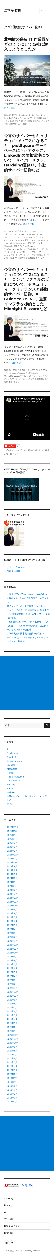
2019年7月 (12, 1090)
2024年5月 (12, 882)
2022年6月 (12, 968)
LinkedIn (39, 243)
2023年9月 (12, 909)
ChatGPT (31, 370)
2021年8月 (12, 1003)
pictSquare (30, 246)
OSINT (16, 246)
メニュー (44, 10)
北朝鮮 (29, 121)
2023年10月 (13, 905)
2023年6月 (12, 921)
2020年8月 (12, 1051)
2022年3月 (12, 980)
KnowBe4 (8, 118)
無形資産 (23, 258)
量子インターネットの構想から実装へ (26, 606)
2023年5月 (12, 925)
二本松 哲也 (12, 10)
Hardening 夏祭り (22, 240)
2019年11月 (13, 1082)
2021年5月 (12, 1015)
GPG (20, 237)
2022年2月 (12, 984)
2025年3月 (12, 843)
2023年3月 (12, 933)
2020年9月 (12, 1047)
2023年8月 (12, 913)
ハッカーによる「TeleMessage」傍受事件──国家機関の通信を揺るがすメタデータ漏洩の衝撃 (28, 614)
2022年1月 (12, 988)
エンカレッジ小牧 (40, 249)
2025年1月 (12, 851)
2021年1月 (12, 1031)
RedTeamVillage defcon (15, 249)
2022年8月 (12, 960)
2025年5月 (12, 835)
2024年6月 (12, 878)
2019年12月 (13, 1078)
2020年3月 (12, 1070)
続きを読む (9, 108)
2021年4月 (12, 1019)
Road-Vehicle (13, 780)
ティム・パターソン (12, 252)
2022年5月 (12, 972)
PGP (22, 246)
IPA (27, 373)
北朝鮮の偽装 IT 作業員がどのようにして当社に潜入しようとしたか (26, 44)
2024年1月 (12, 894)
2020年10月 (13, 1043)
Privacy (10, 773)
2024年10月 (13, 862)
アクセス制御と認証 (38, 118)
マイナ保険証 (37, 255)
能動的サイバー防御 (18, 124)
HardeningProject (17, 373)
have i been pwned (39, 240)
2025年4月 (12, 839)
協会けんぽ (14, 258)
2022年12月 (13, 945)
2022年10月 (13, 953)
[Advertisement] (27, 683)
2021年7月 (12, 1007)
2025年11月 (13, 827)
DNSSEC (8, 237)
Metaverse (12, 769)
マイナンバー (25, 255)
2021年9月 (12, 1000)
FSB (38, 370)
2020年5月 (12, 1062)
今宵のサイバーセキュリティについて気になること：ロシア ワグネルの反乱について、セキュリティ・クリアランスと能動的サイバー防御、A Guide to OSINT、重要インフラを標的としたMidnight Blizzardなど (26, 289)
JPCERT (31, 243)
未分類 (22, 370)
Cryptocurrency (14, 761)
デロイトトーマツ (28, 252)
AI (8, 749)
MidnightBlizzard (11, 376)
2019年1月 (12, 1094)
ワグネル (32, 379)
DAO (40, 234)
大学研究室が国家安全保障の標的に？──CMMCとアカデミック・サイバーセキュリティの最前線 (27, 637)
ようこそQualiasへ (16, 567)
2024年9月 (12, 866)
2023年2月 (12, 937)
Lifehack (11, 765)
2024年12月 (13, 855)
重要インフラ (14, 382)
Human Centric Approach (15, 243)
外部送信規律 (13, 571)
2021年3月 (12, 1023)
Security (39, 115)
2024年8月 (12, 870)
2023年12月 (13, 898)
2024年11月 (13, 858)
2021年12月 (13, 992)
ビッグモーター (13, 255)
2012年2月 (12, 1101)
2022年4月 (12, 976)
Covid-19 (11, 757)
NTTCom (24, 376)
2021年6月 (12, 1011)
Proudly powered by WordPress (29, 1251)
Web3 (29, 249)
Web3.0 (11, 792)
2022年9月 (12, 956)
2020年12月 (13, 1035)
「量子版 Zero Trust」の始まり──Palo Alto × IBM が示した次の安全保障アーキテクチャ (28, 598)
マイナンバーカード (20, 379)
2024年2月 (12, 890)
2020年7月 (12, 1054)
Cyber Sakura (31, 234)
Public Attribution (21, 118)
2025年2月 (12, 847)
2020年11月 (13, 1039)
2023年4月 (12, 929)
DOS (15, 237)
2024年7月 (12, 874)
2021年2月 (12, 1027)
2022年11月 (13, 949)
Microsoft (8, 246)
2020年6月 (12, 1058)
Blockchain (12, 753)
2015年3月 (12, 1098)
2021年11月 (13, 996)
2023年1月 (12, 941)
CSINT (22, 234)
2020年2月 (12, 1074)
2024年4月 (12, 886)
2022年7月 (12, 964)
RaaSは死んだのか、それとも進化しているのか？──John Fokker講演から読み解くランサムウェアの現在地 (28, 626)
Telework (11, 788)
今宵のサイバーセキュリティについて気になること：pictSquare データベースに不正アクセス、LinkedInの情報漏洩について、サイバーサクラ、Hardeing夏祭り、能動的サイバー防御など (26, 152)
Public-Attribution (27, 115)
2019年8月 (12, 1086)
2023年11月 (13, 902)
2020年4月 (12, 1066)
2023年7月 (12, 917)
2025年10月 (13, 831)
